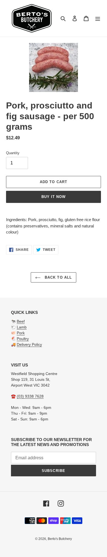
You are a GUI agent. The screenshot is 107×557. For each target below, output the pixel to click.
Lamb (22, 327)
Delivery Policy (29, 344)
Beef (21, 321)
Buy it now (53, 197)
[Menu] (97, 18)
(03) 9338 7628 (30, 396)
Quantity (12, 153)
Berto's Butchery (60, 539)
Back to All (57, 277)
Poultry (23, 338)
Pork (21, 333)
